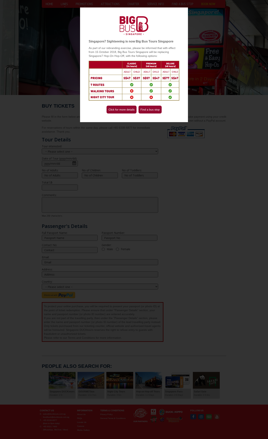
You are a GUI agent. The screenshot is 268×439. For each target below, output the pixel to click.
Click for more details (121, 109)
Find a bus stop (150, 109)
